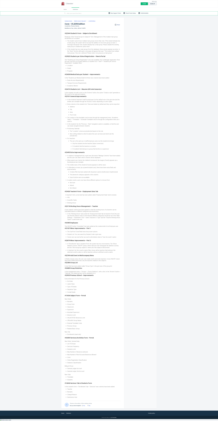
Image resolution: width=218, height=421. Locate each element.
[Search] (65, 13)
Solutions (75, 9)
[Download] (105, 194)
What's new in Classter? (80, 21)
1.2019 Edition (91, 21)
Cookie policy (151, 413)
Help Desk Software (106, 417)
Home (65, 9)
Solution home (68, 21)
